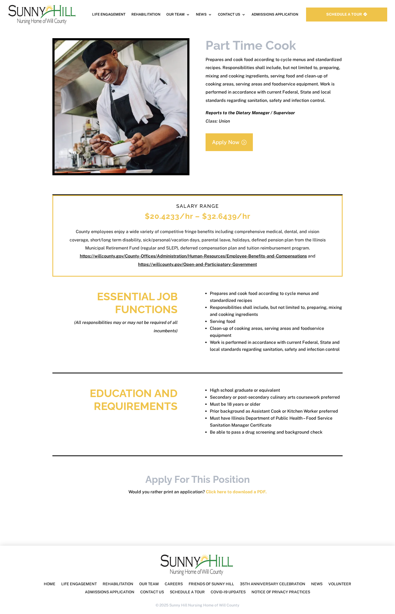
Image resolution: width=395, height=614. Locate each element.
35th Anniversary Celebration (272, 584)
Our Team (175, 14)
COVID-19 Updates (228, 592)
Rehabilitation (145, 14)
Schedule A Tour (344, 14)
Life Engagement (108, 14)
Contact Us (229, 14)
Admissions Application (275, 14)
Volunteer (339, 584)
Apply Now (225, 142)
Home (49, 584)
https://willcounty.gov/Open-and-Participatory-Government (197, 264)
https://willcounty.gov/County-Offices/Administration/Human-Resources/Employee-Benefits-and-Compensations (193, 256)
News (201, 14)
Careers (174, 584)
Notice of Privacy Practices (281, 592)
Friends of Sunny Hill (211, 584)
